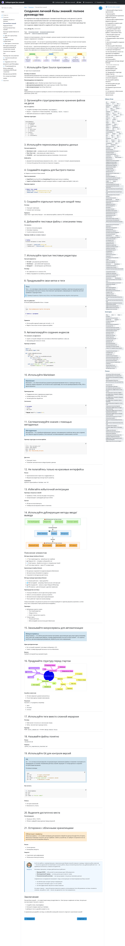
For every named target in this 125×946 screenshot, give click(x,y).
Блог (25, 7)
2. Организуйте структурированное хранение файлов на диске (115, 15)
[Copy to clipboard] (86, 120)
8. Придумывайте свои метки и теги (115, 39)
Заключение (109, 95)
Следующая (82, 919)
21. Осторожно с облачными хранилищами (114, 92)
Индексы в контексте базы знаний (35, 173)
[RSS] (100, 8)
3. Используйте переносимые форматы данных (114, 20)
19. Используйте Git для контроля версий (113, 84)
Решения (31, 7)
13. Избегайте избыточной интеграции (114, 56)
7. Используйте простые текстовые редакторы (113, 35)
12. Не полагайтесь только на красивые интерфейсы (114, 52)
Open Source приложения (33, 71)
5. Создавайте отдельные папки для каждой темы (113, 28)
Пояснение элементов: (112, 65)
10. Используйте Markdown (114, 46)
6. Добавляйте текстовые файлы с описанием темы (114, 31)
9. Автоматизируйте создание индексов (115, 43)
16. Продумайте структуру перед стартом (113, 73)
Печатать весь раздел (113, 7)
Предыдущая (29, 919)
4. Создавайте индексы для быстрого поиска (114, 24)
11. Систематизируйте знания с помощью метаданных (115, 48)
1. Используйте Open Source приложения (114, 11)
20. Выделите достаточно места (113, 88)
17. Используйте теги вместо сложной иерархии (114, 77)
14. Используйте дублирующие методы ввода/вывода (115, 61)
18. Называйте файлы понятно (112, 80)
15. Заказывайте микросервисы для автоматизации (111, 68)
